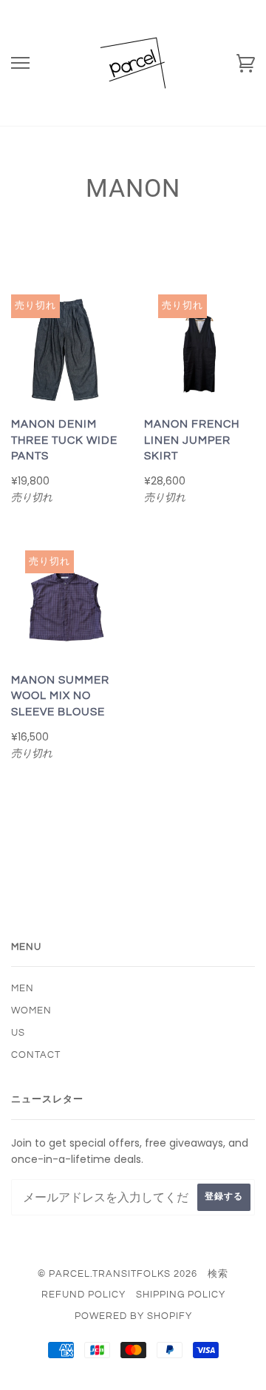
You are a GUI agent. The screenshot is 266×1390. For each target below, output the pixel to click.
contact (36, 1055)
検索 (218, 1274)
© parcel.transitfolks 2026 (117, 1274)
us (18, 1033)
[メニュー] (20, 63)
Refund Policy (83, 1294)
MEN (22, 988)
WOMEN (31, 1010)
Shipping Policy (180, 1294)
